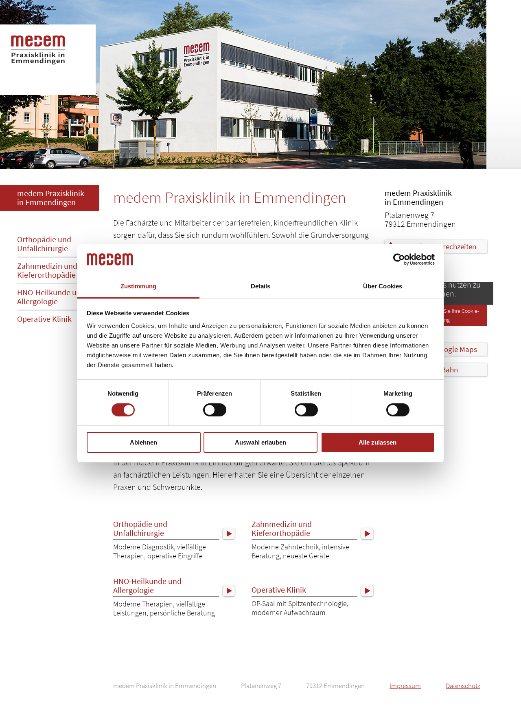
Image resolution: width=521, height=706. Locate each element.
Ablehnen (143, 442)
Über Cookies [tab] (382, 286)
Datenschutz (463, 685)
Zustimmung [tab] (138, 286)
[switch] (214, 409)
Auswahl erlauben (260, 442)
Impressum (405, 685)
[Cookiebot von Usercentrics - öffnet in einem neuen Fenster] (399, 259)
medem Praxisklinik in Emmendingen (50, 197)
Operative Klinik (44, 319)
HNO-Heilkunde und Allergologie (51, 296)
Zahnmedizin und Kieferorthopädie (47, 270)
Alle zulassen (377, 442)
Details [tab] (261, 286)
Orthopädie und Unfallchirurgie (44, 243)
